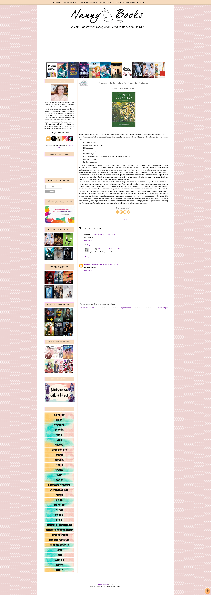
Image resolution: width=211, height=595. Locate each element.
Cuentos (124, 219)
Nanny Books (103, 584)
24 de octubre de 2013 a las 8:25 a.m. (105, 264)
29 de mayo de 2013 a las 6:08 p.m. (110, 249)
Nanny (92, 249)
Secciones (90, 2)
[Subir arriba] (207, 591)
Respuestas (91, 245)
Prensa (116, 2)
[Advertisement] (105, 46)
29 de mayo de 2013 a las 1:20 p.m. (104, 234)
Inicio (57, 2)
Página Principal (125, 308)
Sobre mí (68, 2)
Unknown (87, 264)
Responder (88, 240)
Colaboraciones (129, 2)
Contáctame (104, 2)
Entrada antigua (162, 308)
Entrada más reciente (87, 308)
